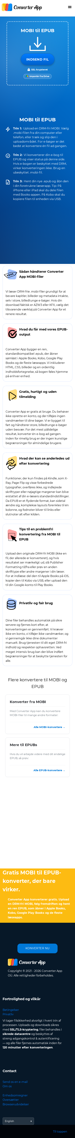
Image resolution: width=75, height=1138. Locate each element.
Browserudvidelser (16, 1104)
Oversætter (11, 1099)
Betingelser (11, 1010)
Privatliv (8, 1014)
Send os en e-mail (15, 1082)
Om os (7, 1086)
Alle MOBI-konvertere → (49, 727)
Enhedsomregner (15, 1095)
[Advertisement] (37, 823)
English (9, 1121)
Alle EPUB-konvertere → (49, 770)
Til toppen (60, 1131)
